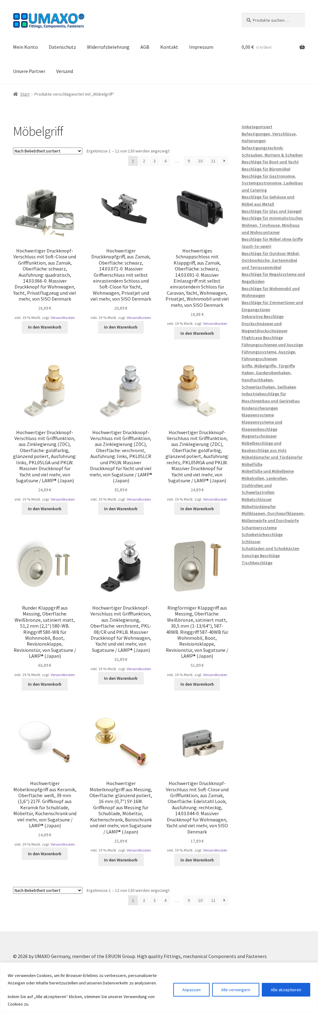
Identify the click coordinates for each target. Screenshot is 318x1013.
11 (213, 161)
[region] (159, 987)
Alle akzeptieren (286, 990)
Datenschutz (62, 47)
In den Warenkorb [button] (44, 327)
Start (25, 94)
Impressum (201, 47)
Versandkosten (63, 317)
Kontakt (169, 47)
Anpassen (191, 990)
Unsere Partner (29, 71)
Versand (64, 71)
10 (200, 161)
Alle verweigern (235, 990)
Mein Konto (25, 47)
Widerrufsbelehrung (108, 47)
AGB (144, 47)
